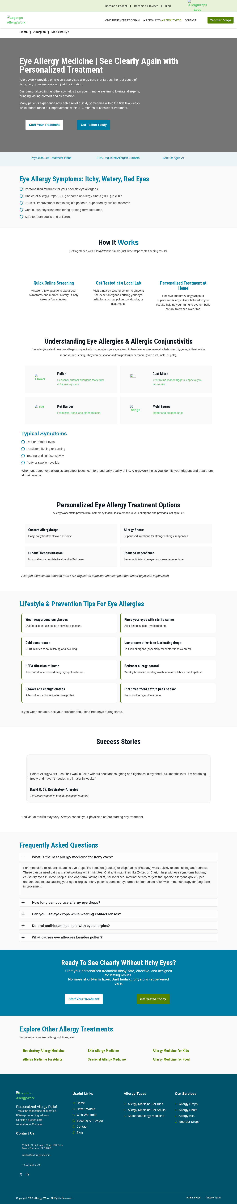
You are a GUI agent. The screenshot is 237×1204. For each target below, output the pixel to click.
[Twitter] (21, 1174)
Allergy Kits (151, 20)
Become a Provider (146, 5)
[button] (27, 777)
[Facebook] (16, 1174)
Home (107, 20)
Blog (168, 5)
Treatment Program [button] (126, 20)
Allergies (39, 32)
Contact (190, 20)
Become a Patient (116, 5)
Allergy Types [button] (171, 20)
